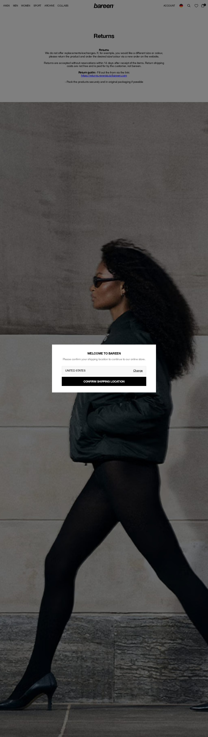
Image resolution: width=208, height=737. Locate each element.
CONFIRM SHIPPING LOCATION (104, 381)
